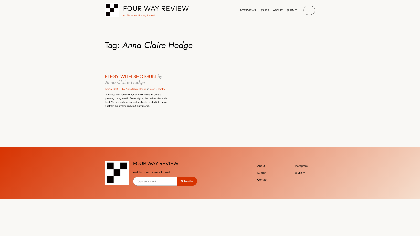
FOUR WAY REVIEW (156, 8)
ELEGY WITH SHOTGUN (133, 79)
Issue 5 (153, 89)
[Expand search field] (309, 10)
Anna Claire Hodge (136, 89)
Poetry (161, 89)
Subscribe (187, 181)
